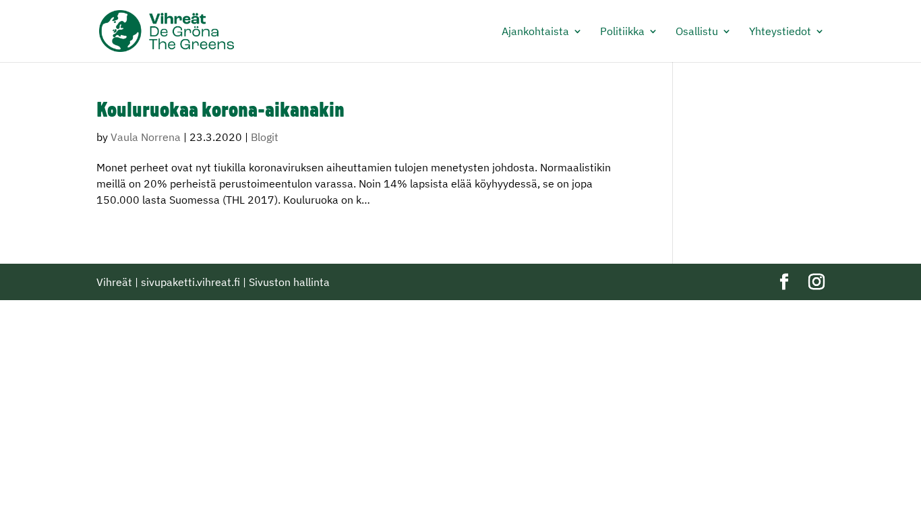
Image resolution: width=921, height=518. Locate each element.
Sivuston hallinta (289, 282)
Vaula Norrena (146, 137)
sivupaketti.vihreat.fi (190, 282)
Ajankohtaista (535, 32)
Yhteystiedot (780, 32)
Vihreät (114, 282)
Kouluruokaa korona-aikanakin (220, 111)
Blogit (264, 137)
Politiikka (622, 32)
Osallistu (697, 32)
